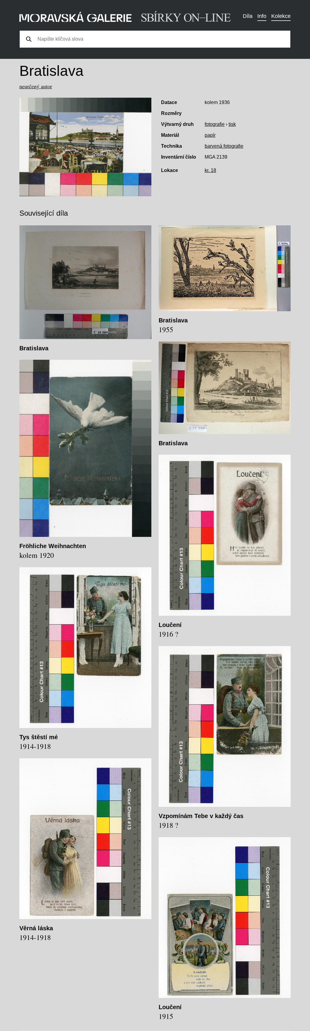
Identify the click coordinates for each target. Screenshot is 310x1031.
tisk (232, 124)
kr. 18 (210, 170)
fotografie (215, 124)
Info (261, 16)
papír (210, 135)
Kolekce (281, 16)
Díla (247, 16)
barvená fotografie (224, 146)
